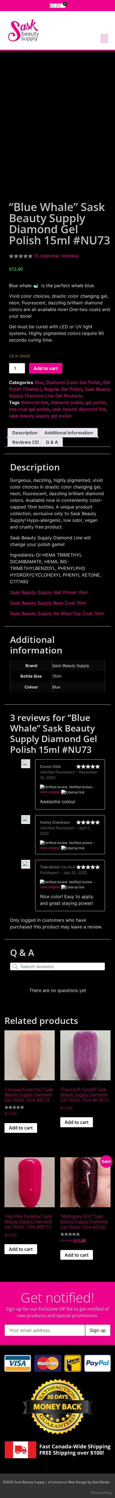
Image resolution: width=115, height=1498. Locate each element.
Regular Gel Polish (63, 389)
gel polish (95, 402)
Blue (39, 382)
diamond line (34, 402)
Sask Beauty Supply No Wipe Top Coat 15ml (57, 613)
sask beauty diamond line (79, 409)
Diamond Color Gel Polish (73, 382)
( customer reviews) (56, 256)
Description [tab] (25, 432)
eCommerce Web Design (67, 1482)
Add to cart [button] (21, 1128)
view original (50, 792)
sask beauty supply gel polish (40, 416)
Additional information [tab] (68, 432)
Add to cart (45, 368)
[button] (104, 38)
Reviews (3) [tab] (25, 442)
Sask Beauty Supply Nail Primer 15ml (49, 592)
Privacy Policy (101, 1492)
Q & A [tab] (52, 442)
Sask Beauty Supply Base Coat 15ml (48, 603)
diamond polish (67, 402)
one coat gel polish (29, 409)
